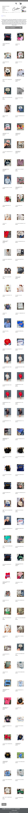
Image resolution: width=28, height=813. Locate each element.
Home (4, 804)
